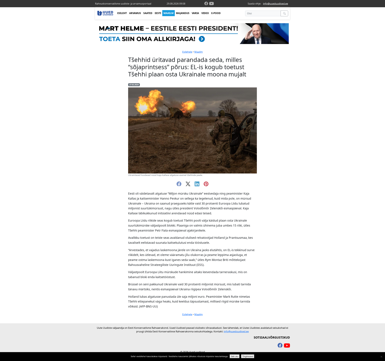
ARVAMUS (135, 13)
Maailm (198, 52)
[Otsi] (284, 13)
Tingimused (247, 356)
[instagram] (206, 185)
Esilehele (187, 52)
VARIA (195, 13)
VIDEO (205, 13)
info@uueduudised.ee (275, 3)
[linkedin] (197, 185)
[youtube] (211, 3)
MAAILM (168, 13)
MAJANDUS (182, 13)
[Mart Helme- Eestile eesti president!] (192, 33)
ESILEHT (122, 13)
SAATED (147, 13)
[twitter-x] (188, 185)
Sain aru (234, 356)
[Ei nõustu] (381, 356)
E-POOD (216, 13)
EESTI (158, 13)
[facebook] (206, 4)
